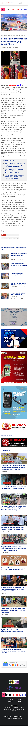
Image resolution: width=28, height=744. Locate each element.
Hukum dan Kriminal (12, 235)
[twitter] (5, 243)
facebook (10, 699)
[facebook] (2, 243)
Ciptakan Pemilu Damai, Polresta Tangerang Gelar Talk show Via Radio (12, 630)
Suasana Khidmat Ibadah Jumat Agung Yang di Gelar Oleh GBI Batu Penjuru (13, 569)
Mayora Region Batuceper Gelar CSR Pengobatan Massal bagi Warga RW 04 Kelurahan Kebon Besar (15, 165)
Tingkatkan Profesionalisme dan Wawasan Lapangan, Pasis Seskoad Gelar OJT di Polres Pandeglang (13, 548)
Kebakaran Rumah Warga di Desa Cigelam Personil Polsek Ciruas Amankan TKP (13, 487)
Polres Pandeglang (8, 523)
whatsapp (11, 701)
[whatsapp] (8, 243)
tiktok (19, 701)
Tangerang (8, 35)
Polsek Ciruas (6, 482)
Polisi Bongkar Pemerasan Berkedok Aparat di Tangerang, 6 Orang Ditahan (19, 254)
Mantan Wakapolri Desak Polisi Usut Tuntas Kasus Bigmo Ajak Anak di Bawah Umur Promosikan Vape (19, 284)
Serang (5, 583)
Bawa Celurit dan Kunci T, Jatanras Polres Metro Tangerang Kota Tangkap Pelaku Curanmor (14, 171)
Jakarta (5, 564)
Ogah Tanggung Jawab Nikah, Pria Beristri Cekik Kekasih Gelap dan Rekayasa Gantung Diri (18, 264)
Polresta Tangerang (8, 625)
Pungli (4, 604)
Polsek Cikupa (6, 238)
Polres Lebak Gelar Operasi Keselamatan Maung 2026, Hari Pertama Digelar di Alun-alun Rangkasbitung (13, 508)
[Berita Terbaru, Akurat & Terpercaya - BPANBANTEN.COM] (7, 3)
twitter (19, 699)
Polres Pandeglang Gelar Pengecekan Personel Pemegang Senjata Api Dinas (12, 528)
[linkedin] (14, 243)
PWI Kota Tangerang (8, 461)
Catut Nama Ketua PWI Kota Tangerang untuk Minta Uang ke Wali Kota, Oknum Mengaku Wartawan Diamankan (13, 467)
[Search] (23, 3)
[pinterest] (11, 243)
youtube (19, 703)
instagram (10, 703)
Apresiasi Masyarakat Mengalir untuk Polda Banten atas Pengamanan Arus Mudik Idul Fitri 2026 (12, 589)
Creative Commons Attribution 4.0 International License (14, 709)
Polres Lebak (6, 502)
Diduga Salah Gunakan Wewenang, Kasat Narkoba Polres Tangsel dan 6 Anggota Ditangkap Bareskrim (18, 294)
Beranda (3, 35)
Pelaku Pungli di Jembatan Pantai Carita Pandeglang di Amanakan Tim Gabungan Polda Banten (13, 610)
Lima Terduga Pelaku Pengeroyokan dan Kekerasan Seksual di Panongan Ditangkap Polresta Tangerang (17, 274)
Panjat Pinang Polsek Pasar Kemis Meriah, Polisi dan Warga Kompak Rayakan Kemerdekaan (14, 176)
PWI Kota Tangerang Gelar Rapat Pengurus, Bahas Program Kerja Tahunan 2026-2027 (13, 651)
